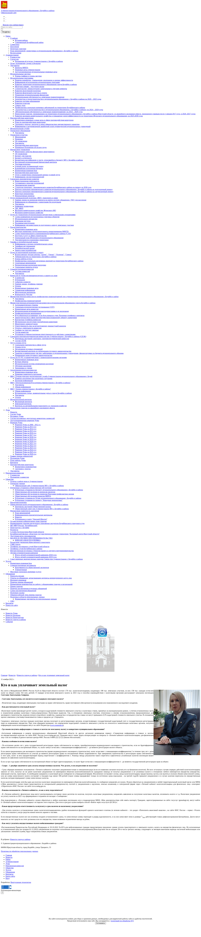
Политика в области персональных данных (27, 597)
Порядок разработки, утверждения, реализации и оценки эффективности (44, 80)
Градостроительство (18, 227)
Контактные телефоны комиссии (28, 320)
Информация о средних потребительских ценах (34, 244)
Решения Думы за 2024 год (25, 450)
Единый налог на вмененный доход (29, 166)
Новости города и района (16, 620)
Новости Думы (12, 613)
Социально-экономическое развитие (24, 179)
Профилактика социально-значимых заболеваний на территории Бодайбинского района (50, 108)
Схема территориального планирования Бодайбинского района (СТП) (43, 234)
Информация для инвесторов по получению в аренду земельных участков (44, 225)
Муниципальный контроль (21, 399)
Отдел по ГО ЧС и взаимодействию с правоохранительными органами (38, 357)
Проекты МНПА (21, 68)
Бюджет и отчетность (23, 158)
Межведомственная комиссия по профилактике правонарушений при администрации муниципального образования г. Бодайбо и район (64, 297)
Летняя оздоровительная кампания (24, 553)
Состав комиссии (22, 332)
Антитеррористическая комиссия (23, 370)
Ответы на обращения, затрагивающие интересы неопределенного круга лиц (41, 578)
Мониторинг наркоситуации (26, 324)
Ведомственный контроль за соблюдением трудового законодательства (43, 351)
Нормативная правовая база (26, 171)
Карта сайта (10, 876)
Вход (8, 878)
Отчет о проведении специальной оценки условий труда (37, 175)
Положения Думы (17, 458)
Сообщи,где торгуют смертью (27, 330)
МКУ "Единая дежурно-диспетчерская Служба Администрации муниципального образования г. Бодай (51, 376)
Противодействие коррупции (22, 118)
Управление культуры (19, 135)
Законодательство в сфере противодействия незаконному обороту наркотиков (46, 318)
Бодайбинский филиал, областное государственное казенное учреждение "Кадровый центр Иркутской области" (55, 534)
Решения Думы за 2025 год (25, 452)
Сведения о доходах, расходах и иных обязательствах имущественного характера (47, 124)
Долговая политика (22, 164)
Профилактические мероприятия (28, 313)
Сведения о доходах (23, 469)
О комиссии (19, 278)
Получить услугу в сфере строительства (31, 236)
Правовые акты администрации (27, 70)
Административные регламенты (23, 565)
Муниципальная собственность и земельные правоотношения (39, 97)
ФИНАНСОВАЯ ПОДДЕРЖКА (28, 540)
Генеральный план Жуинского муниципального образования (39, 238)
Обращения (10, 574)
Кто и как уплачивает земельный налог (54, 675)
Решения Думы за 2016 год (25, 433)
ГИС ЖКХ (19, 208)
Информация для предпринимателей (29, 177)
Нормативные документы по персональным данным (36, 599)
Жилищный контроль (23, 402)
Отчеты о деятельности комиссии (28, 328)
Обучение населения (23, 366)
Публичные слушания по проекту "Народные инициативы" (39, 500)
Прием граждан (16, 586)
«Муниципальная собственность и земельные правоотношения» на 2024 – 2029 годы (49, 112)
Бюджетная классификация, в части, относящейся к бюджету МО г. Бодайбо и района (49, 160)
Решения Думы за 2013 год (25, 427)
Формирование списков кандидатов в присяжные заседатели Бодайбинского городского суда (47, 523)
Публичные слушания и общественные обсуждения (30, 488)
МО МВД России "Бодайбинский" (24, 525)
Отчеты (18, 286)
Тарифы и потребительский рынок (24, 242)
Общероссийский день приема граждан (26, 595)
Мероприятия (20, 137)
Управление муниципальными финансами (32, 95)
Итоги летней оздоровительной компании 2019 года (36, 557)
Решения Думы (16, 423)
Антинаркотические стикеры (26, 305)
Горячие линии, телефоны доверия (28, 284)
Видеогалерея (15, 53)
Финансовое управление (20, 150)
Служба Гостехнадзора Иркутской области (27, 532)
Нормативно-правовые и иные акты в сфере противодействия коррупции (44, 120)
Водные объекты (21, 362)
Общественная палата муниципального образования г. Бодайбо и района (39, 504)
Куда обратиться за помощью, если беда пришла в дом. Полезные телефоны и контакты (49, 315)
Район (8, 36)
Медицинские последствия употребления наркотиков (36, 322)
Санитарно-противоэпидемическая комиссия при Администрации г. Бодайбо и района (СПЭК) (48, 336)
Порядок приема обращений (21, 582)
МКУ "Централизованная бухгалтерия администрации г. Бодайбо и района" (40, 383)
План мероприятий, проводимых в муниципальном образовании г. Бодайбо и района (44, 51)
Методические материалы (25, 292)
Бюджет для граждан (23, 156)
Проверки (19, 139)
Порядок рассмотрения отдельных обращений (28, 589)
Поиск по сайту (12, 605)
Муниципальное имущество (26, 219)
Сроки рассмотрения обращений (23, 591)
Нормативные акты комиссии (27, 309)
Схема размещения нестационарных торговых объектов (37, 217)
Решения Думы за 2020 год (25, 441)
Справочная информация (25, 290)
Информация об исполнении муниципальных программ (37, 82)
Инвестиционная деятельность (27, 181)
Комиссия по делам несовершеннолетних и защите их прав (33, 276)
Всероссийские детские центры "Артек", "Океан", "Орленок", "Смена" (43, 255)
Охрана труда (20, 347)
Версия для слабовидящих (13, 25)
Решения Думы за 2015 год (25, 431)
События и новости (22, 282)
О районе (14, 38)
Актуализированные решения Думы (24, 420)
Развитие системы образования (27, 101)
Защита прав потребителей (25, 250)
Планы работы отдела (23, 259)
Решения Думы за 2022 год (25, 446)
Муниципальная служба (19, 129)
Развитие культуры (22, 103)
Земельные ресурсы (22, 221)
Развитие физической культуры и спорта (31, 93)
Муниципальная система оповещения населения (34, 364)
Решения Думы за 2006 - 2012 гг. (28, 425)
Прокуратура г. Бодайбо (19, 528)
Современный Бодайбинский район (29, 42)
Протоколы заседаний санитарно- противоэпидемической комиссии (42, 339)
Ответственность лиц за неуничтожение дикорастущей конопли (40, 326)
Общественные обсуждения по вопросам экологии (35, 492)
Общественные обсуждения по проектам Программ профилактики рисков (44, 494)
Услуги (8, 561)
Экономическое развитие (25, 185)
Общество (10, 479)
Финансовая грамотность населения (24, 511)
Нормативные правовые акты (27, 288)
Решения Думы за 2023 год (25, 448)
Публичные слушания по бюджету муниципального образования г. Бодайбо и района (49, 490)
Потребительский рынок (25, 248)
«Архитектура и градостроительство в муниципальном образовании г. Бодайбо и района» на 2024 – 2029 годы (59, 110)
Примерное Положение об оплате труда (31, 147)
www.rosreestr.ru (56, 725)
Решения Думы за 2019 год (25, 439)
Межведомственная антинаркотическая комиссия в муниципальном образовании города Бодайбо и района (52, 303)
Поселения (14, 47)
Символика (14, 45)
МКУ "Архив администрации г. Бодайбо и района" (30, 389)
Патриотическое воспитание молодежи (30, 265)
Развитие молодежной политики (28, 91)
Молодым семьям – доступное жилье (29, 87)
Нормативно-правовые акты (26, 229)
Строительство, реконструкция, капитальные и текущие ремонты (41, 89)
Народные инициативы (24, 194)
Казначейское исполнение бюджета (29, 168)
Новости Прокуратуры (15, 617)
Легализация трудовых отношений (29, 349)
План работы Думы (18, 460)
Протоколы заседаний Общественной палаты (33, 507)
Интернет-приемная (18, 580)
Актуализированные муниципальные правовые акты (36, 72)
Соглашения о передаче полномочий (29, 183)
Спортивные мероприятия (25, 263)
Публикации (20, 280)
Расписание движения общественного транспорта (30, 542)
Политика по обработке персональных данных (19, 851)
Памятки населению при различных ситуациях (33, 378)
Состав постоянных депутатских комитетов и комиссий (32, 418)
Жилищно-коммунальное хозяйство (29, 213)
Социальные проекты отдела (26, 267)
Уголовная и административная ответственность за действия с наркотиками (45, 334)
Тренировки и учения (23, 368)
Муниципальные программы (21, 78)
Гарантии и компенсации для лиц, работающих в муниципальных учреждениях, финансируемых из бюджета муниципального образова (69, 353)
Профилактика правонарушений (28, 301)
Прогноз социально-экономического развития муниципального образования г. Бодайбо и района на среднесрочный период (64, 192)
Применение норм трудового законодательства (33, 355)
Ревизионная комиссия (15, 473)
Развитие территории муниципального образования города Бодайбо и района (46, 84)
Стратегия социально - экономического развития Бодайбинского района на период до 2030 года (53, 187)
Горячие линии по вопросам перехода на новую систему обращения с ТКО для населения (50, 200)
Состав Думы (15, 414)
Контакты (14, 462)
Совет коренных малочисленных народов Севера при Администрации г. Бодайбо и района (46, 559)
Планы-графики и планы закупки (28, 76)
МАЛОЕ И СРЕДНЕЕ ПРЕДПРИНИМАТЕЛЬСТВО (31, 538)
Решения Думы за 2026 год (25, 454)
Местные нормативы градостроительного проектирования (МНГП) (42, 231)
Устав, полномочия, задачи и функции (25, 63)
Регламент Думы (16, 416)
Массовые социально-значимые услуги (25, 572)
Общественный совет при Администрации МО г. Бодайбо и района (42, 509)
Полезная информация (24, 381)
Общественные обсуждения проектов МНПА (33, 496)
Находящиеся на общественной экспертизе (32, 568)
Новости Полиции (13, 615)
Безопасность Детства (23, 294)
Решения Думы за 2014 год (25, 429)
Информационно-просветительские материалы (33, 515)
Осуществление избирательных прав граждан (28, 521)
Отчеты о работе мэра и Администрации (26, 481)
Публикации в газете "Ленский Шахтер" (31, 519)
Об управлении (21, 141)
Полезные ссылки (17, 593)
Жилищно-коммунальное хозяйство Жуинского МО (35, 210)
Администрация (12, 55)
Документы (14, 66)
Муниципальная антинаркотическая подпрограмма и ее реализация (42, 311)
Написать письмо (17, 576)
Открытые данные (17, 483)
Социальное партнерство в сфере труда (30, 345)
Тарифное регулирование (25, 246)
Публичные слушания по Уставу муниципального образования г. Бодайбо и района (48, 498)
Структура (14, 59)
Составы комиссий (22, 271)
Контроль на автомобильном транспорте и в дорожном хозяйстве (41, 406)
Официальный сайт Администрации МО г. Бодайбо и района (39, 486)
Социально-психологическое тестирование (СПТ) (35, 307)
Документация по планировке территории (32, 240)
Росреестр (14, 530)
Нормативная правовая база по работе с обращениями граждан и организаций (41, 584)
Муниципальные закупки (20, 74)
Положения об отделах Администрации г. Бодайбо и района (39, 61)
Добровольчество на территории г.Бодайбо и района (35, 257)
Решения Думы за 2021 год (25, 444)
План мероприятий (22, 513)
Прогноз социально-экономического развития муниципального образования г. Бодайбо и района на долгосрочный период (63, 189)
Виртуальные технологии (21, 882)
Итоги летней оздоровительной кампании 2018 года (36, 555)
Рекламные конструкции (25, 223)
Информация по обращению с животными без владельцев (38, 202)
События (9, 622)
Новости (13, 412)
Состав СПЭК (20, 341)
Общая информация (23, 387)
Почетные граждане (18, 49)
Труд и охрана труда (18, 343)
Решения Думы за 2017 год (25, 435)
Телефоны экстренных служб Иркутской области (29, 546)
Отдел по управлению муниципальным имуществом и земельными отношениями (42, 215)
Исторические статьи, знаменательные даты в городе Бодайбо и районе (43, 393)
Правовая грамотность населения (28, 374)
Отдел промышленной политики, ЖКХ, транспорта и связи (34, 198)
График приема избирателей (21, 456)
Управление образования (20, 131)
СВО (12, 601)
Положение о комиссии (19, 477)
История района (21, 40)
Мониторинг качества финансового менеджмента (34, 152)
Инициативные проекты (24, 196)
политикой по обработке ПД (122, 921)
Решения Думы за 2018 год (25, 437)
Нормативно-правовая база (25, 467)
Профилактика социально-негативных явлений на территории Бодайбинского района (49, 261)
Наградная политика (18, 502)
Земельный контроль (23, 404)
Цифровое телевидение (24, 206)
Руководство (15, 57)
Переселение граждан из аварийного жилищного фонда (32, 408)
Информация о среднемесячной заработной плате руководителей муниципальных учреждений (52, 126)
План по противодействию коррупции (30, 122)
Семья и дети (20, 105)
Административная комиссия (22, 269)
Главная (4, 675)
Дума (8, 410)
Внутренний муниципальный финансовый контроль (36, 162)
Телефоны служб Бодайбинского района (26, 549)
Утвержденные (21, 570)
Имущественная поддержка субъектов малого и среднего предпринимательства (42, 551)
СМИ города (15, 544)
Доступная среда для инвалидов (23, 536)
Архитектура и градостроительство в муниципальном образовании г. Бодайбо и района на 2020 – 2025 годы (58, 99)
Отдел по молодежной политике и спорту (27, 252)
